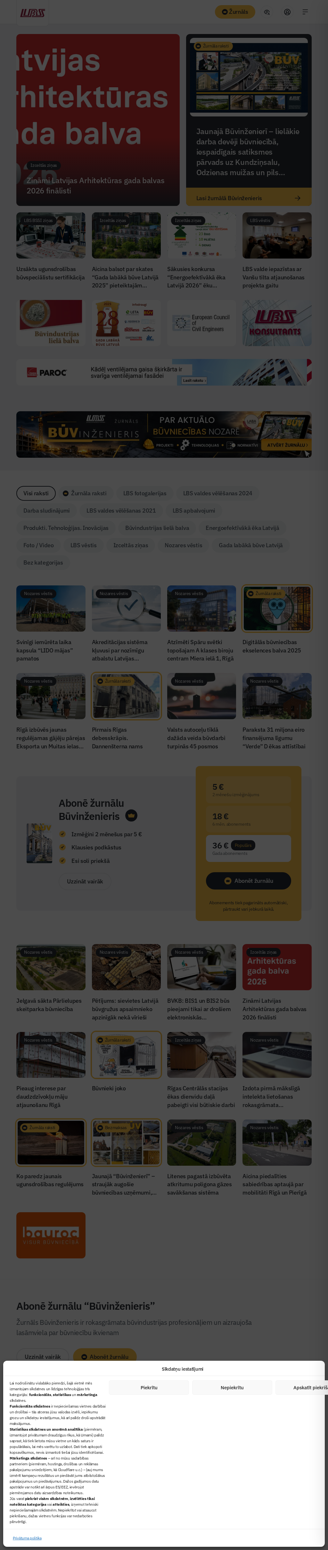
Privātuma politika (27, 1538)
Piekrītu (149, 1387)
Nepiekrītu (232, 1387)
